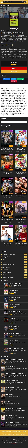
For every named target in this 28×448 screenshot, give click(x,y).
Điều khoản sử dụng (6, 431)
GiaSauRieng (23, 434)
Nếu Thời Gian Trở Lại (14, 297)
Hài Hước (3, 45)
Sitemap (4, 434)
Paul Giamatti (19, 36)
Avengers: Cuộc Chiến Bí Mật (16, 348)
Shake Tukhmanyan (9, 41)
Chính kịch (9, 45)
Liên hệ (24, 431)
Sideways (4, 75)
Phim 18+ (19, 285)
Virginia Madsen (12, 38)
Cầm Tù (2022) (9, 394)
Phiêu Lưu (23, 313)
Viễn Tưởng (20, 350)
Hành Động (15, 313)
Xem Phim (14, 71)
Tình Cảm (15, 292)
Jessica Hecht (7, 39)
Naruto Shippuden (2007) (12, 387)
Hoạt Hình (13, 362)
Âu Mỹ (20, 33)
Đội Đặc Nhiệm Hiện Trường (15, 311)
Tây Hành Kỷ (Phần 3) (14, 326)
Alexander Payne (5, 36)
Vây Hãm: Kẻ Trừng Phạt (15, 333)
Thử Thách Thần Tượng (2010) (13, 408)
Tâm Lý (14, 306)
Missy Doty (13, 39)
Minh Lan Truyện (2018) (11, 415)
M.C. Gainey (19, 39)
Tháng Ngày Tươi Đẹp (14, 290)
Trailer (14, 68)
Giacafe (17, 434)
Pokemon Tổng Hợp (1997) (12, 380)
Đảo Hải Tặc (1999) (10, 366)
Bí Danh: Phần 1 (12, 318)
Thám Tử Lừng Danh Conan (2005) (14, 373)
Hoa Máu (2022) (9, 401)
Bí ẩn (10, 362)
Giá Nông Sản (11, 434)
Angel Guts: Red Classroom (15, 283)
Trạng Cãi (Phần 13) (13, 340)
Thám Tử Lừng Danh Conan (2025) (14, 359)
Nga (23, 33)
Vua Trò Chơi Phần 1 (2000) (12, 422)
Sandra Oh (18, 38)
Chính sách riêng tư (17, 431)
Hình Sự (23, 320)
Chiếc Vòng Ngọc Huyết (14, 304)
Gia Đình (10, 343)
